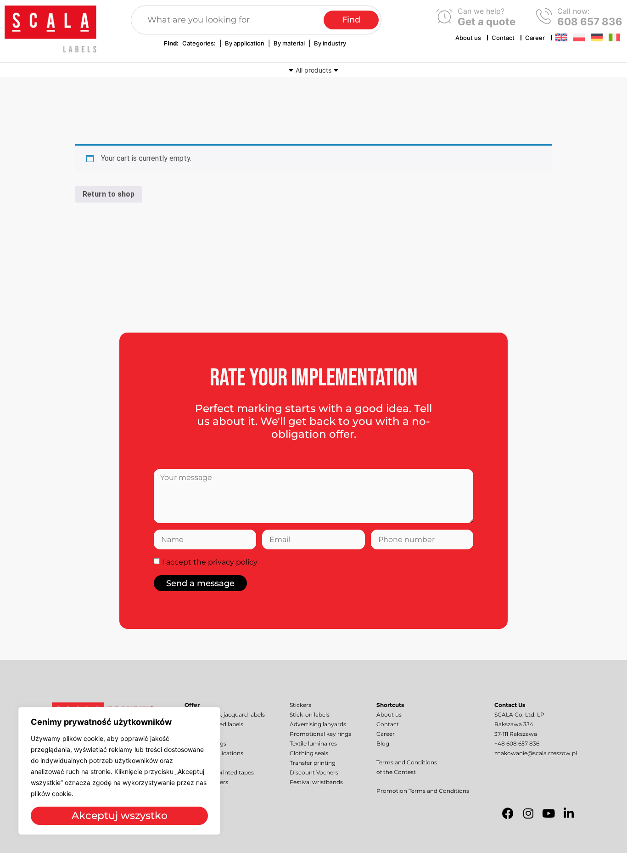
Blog (382, 743)
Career (535, 37)
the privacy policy (225, 562)
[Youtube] (548, 813)
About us (468, 37)
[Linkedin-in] (568, 813)
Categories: (199, 43)
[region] (119, 771)
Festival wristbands (316, 782)
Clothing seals (309, 753)
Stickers (300, 704)
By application (244, 43)
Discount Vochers (314, 772)
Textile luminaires (313, 743)
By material (289, 43)
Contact (503, 37)
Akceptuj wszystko (120, 815)
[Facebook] (508, 813)
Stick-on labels (310, 714)
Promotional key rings (320, 733)
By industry (330, 43)
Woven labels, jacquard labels (225, 714)
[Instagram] (528, 813)
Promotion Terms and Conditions (422, 790)
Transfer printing (313, 762)
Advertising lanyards (318, 724)
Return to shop (108, 194)
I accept (210, 562)
